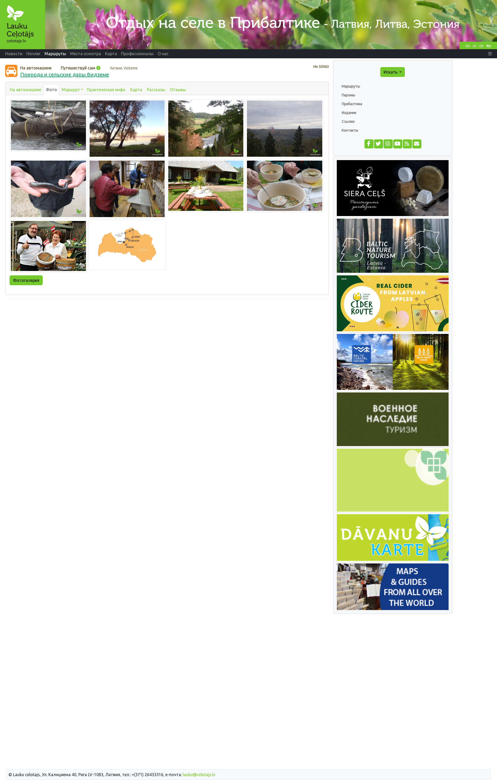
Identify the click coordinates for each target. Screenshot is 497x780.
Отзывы (178, 89)
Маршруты (351, 86)
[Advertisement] (167, 339)
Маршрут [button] (71, 89)
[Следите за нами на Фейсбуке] (368, 143)
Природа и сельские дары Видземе (64, 74)
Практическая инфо (106, 89)
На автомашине (25, 89)
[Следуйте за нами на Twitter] (378, 143)
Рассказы (156, 89)
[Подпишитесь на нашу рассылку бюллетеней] (416, 143)
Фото (51, 89)
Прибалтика (352, 104)
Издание (349, 113)
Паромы (348, 95)
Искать (391, 72)
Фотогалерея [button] (26, 280)
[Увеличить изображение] (48, 125)
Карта (136, 89)
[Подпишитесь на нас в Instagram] (388, 143)
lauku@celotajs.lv (199, 774)
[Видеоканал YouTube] (397, 143)
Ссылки (348, 121)
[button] (490, 54)
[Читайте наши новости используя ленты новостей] (407, 143)
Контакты (350, 130)
